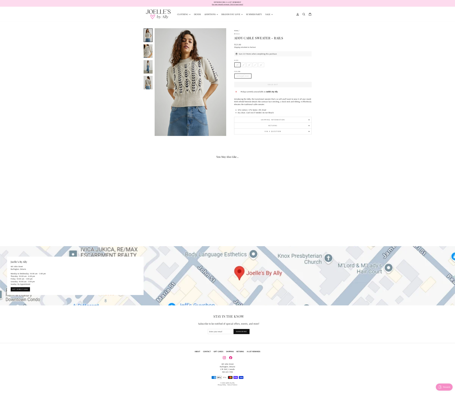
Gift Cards (218, 351)
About (197, 351)
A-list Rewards (253, 351)
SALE (268, 14)
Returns (272, 125)
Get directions (20, 289)
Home (236, 31)
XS (237, 65)
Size (236, 60)
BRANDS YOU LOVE (231, 14)
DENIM (197, 14)
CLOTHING (183, 14)
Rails (237, 34)
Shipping (237, 47)
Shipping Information (273, 120)
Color (237, 71)
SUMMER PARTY (254, 14)
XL (261, 65)
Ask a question (273, 131)
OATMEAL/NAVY (242, 76)
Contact (207, 351)
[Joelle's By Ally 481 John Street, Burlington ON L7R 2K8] (227, 275)
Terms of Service (232, 385)
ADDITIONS (210, 14)
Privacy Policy (222, 385)
